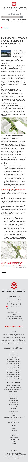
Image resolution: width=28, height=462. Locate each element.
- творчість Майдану (13, 406)
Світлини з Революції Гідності (13, 385)
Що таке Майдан (13, 394)
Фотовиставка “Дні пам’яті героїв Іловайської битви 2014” (13, 344)
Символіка (13, 421)
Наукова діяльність (13, 355)
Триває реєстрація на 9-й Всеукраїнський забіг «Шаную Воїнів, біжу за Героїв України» (13, 347)
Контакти (14, 428)
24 (7, 306)
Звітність (14, 435)
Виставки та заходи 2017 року (13, 376)
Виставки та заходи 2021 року (13, 368)
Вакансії (14, 441)
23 (20, 305)
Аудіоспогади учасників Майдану (13, 387)
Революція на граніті (13, 396)
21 (16, 305)
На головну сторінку (5, 30)
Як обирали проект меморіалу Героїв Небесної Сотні (13, 265)
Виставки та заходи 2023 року (13, 365)
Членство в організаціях (14, 434)
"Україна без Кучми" (13, 398)
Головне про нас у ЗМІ (14, 439)
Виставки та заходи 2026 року (13, 359)
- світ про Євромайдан (13, 404)
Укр (23, 22)
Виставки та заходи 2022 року (13, 367)
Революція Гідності (13, 402)
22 (18, 305)
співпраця (4, 19)
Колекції (13, 408)
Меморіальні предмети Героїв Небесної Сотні (13, 417)
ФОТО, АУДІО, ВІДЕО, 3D (13, 382)
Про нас (14, 425)
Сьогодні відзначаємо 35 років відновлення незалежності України (13, 334)
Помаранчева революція (13, 400)
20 (14, 305)
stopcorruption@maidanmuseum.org (14, 320)
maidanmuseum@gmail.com (14, 312)
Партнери (14, 432)
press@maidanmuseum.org (14, 316)
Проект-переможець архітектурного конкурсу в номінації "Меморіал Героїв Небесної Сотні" (12, 262)
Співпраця (14, 443)
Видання (15, 19)
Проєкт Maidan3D (13, 391)
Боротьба (13, 415)
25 (9, 306)
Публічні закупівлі (14, 437)
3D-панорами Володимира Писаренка (13, 389)
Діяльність (13, 351)
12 (11, 303)
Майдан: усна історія (13, 411)
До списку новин (5, 27)
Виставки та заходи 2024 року (13, 363)
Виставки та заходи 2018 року (13, 374)
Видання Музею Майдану (13, 357)
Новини (13, 331)
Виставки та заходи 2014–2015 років (13, 380)
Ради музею (14, 430)
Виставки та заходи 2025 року (13, 361)
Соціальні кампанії (13, 354)
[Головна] (14, 4)
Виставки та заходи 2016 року (13, 378)
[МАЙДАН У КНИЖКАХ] (13, 422)
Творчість (13, 419)
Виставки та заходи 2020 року (13, 370)
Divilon (18, 458)
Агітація (13, 413)
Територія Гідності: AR (13, 22)
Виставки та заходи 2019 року (13, 372)
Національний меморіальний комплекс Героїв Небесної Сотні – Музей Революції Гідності (14, 9)
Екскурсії (22, 19)
